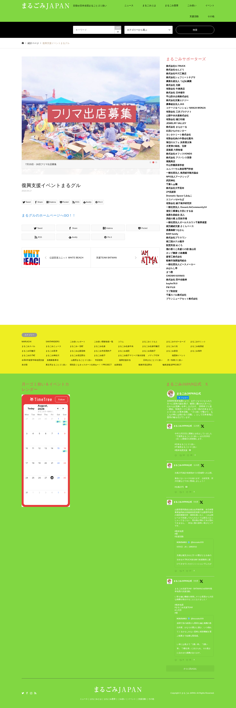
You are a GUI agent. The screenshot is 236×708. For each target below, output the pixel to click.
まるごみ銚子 (99, 355)
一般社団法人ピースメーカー (180, 264)
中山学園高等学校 (175, 165)
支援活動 (194, 16)
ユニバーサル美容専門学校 (179, 169)
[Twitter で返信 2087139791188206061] (176, 492)
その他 (211, 16)
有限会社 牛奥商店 (175, 88)
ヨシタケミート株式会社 (178, 134)
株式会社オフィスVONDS (179, 153)
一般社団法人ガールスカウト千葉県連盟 (186, 222)
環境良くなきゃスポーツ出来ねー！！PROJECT (91, 365)
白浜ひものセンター (176, 130)
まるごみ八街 (172, 346)
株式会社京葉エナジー (177, 100)
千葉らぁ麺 (171, 184)
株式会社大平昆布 (175, 188)
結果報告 (118, 365)
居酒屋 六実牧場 (174, 150)
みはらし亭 (171, 268)
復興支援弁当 (125, 360)
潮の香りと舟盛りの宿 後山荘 (181, 249)
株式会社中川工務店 (176, 73)
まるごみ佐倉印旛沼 (150, 346)
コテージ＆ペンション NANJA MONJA (186, 108)
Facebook (27, 693)
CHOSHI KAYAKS (175, 275)
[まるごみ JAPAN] (118, 691)
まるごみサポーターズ (175, 342)
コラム (121, 342)
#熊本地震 (179, 531)
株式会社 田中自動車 (176, 279)
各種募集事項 (52, 360)
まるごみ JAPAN (188, 693)
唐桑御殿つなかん (175, 230)
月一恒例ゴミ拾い (175, 360)
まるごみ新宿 (172, 351)
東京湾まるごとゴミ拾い (56, 365)
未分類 (24, 365)
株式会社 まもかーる (176, 127)
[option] (91, 112)
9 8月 (196, 502)
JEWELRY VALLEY (176, 123)
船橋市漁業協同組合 (176, 260)
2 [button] (153, 156)
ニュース (128, 5)
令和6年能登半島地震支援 (33, 360)
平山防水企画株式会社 (177, 96)
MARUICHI (26, 342)
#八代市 (178, 610)
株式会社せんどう (175, 69)
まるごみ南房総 (197, 346)
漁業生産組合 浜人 (175, 214)
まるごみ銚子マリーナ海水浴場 (131, 355)
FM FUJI (170, 287)
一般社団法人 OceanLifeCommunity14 (186, 207)
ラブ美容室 (171, 291)
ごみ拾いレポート (77, 342)
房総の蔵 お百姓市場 (176, 218)
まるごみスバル (28, 346)
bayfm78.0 (171, 283)
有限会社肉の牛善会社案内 (179, 138)
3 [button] (156, 156)
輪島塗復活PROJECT (172, 365)
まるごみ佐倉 (99, 346)
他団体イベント (178, 355)
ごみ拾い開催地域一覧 (103, 342)
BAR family (172, 234)
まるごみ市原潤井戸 (102, 351)
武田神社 (170, 180)
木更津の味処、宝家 (176, 146)
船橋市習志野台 (145, 365)
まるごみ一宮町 (76, 346)
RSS (35, 693)
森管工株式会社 (174, 256)
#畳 (176, 534)
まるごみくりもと (149, 342)
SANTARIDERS (52, 342)
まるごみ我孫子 (149, 351)
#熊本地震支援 (181, 450)
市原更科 (99, 360)
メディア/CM (153, 355)
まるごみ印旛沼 (28, 351)
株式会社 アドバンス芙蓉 (179, 157)
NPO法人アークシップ (177, 176)
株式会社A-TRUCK (175, 66)
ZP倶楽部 (171, 192)
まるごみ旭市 (196, 351)
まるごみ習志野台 (77, 355)
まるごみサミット (198, 342)
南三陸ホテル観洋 (175, 241)
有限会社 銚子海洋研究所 (179, 203)
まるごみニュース (53, 346)
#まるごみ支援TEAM (184, 607)
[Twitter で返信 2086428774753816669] (176, 660)
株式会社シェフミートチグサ (180, 77)
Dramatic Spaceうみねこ (179, 195)
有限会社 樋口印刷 (175, 119)
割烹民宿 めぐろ (174, 245)
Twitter (23, 693)
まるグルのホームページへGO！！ (49, 209)
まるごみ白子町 (28, 355)
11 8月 (196, 426)
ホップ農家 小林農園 (176, 253)
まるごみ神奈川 (52, 355)
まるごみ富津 (51, 351)
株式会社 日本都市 (175, 92)
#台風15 (178, 487)
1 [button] (150, 156)
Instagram (31, 693)
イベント (209, 5)
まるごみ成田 (124, 351)
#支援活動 (179, 536)
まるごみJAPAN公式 (183, 426)
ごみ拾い (191, 5)
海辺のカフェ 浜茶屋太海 (179, 142)
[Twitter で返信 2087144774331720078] (176, 455)
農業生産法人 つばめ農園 (179, 81)
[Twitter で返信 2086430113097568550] (176, 571)
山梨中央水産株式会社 (177, 115)
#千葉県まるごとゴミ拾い (186, 447)
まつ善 (169, 272)
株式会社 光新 (173, 85)
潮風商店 (170, 161)
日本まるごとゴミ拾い (152, 360)
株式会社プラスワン (176, 237)
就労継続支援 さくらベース (180, 226)
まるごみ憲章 (171, 5)
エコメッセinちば (175, 199)
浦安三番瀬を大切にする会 (179, 211)
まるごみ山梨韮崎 (77, 351)
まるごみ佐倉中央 (125, 346)
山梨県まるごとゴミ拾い (81, 360)
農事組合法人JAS (175, 104)
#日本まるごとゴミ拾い (185, 444)
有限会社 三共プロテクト (179, 111)
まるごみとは (149, 5)
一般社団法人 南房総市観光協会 (182, 172)
